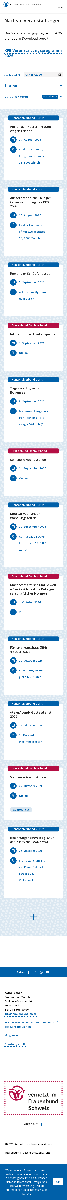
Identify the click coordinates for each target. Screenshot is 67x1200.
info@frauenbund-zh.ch (20, 1014)
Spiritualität (21, 809)
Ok (58, 1182)
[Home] (22, 3)
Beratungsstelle (15, 1044)
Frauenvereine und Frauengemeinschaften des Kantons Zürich (33, 1024)
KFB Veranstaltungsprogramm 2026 (33, 53)
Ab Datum (12, 74)
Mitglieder (11, 1035)
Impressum (11, 1152)
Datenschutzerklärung (36, 1152)
